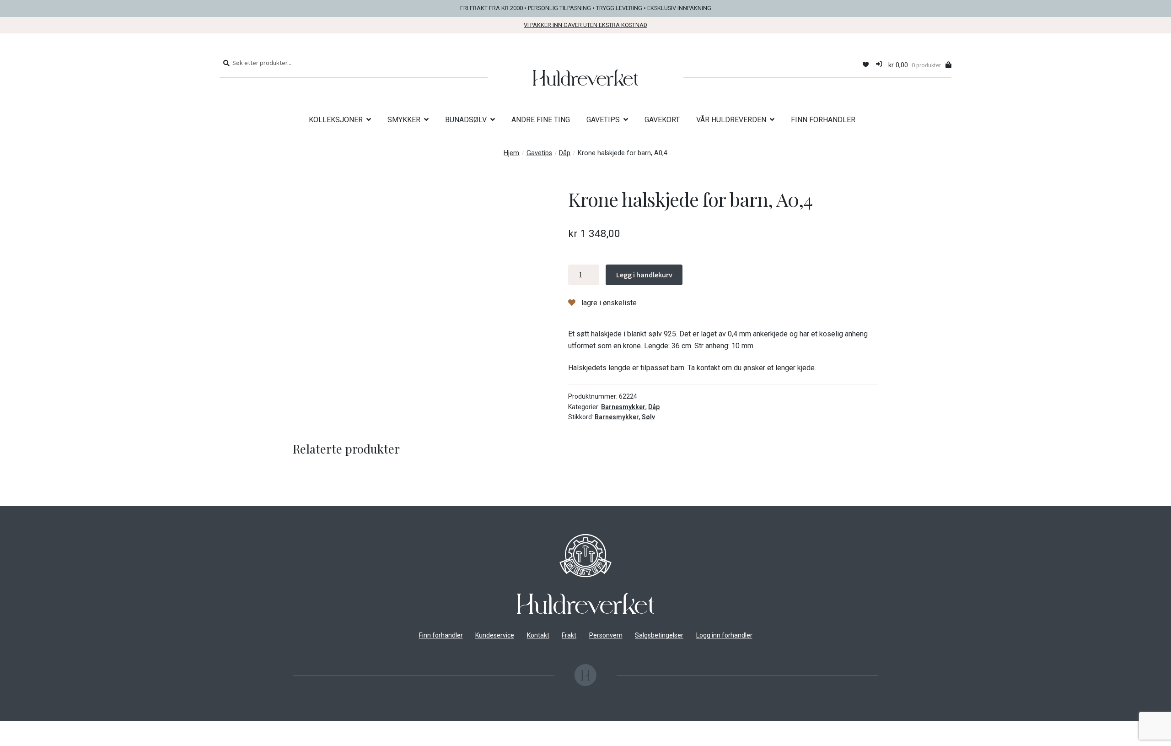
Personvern (606, 635)
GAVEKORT (662, 119)
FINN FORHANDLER (823, 119)
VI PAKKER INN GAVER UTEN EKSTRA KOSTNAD (585, 25)
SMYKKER (403, 119)
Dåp (564, 153)
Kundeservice (494, 635)
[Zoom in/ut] (10, 729)
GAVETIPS (603, 119)
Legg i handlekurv (644, 274)
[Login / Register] (879, 64)
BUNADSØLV (466, 119)
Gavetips (539, 153)
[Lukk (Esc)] (78, 729)
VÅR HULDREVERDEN (731, 119)
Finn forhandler (441, 635)
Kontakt (538, 635)
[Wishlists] (866, 64)
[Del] (55, 729)
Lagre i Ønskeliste (608, 302)
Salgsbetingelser (659, 635)
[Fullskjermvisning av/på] (32, 729)
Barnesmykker (623, 407)
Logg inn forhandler (724, 635)
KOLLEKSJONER (336, 119)
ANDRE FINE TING (540, 119)
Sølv (648, 417)
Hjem (511, 153)
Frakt (569, 635)
